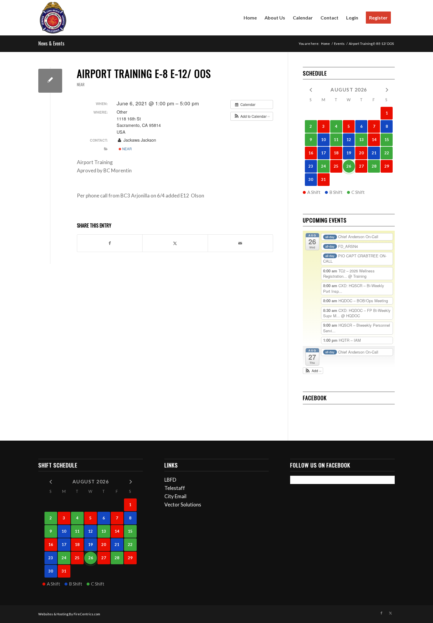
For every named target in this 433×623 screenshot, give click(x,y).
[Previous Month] (311, 89)
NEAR (81, 84)
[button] (252, 116)
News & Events (51, 43)
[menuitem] (250, 17)
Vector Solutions (182, 504)
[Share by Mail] (240, 243)
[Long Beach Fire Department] (53, 17)
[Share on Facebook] (109, 243)
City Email (175, 496)
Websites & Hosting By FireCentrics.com (69, 614)
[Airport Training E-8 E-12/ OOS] (50, 81)
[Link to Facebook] (381, 613)
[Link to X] (390, 613)
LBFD (170, 480)
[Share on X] (175, 243)
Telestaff (174, 488)
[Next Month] (387, 89)
